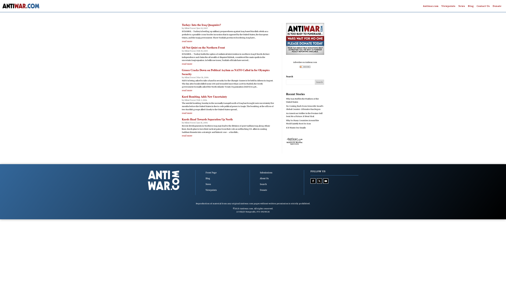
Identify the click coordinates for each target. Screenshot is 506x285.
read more (187, 41)
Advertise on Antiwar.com (305, 62)
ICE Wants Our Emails (296, 128)
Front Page (211, 172)
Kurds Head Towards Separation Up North (207, 119)
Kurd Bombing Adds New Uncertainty (204, 97)
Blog (471, 6)
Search (263, 184)
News (461, 6)
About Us (264, 178)
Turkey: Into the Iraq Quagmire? (201, 25)
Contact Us (483, 6)
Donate (497, 6)
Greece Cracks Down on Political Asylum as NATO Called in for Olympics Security (226, 72)
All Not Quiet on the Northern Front (203, 47)
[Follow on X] (319, 181)
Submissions (266, 172)
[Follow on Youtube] (325, 181)
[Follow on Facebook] (313, 181)
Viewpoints (448, 6)
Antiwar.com (431, 6)
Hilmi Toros (189, 28)
